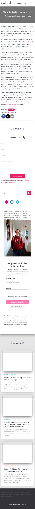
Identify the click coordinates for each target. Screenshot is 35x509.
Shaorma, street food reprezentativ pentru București (17, 378)
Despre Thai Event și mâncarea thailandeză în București (15, 470)
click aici (26, 217)
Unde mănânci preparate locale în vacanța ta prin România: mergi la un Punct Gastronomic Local (16, 424)
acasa (6, 112)
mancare (11, 109)
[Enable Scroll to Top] (31, 505)
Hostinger (24, 324)
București (26, 42)
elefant (22, 318)
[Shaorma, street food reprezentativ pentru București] (17, 360)
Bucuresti (7, 374)
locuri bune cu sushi (10, 104)
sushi (14, 112)
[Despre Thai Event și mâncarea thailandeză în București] (17, 452)
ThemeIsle (23, 504)
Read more (24, 389)
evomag (17, 318)
